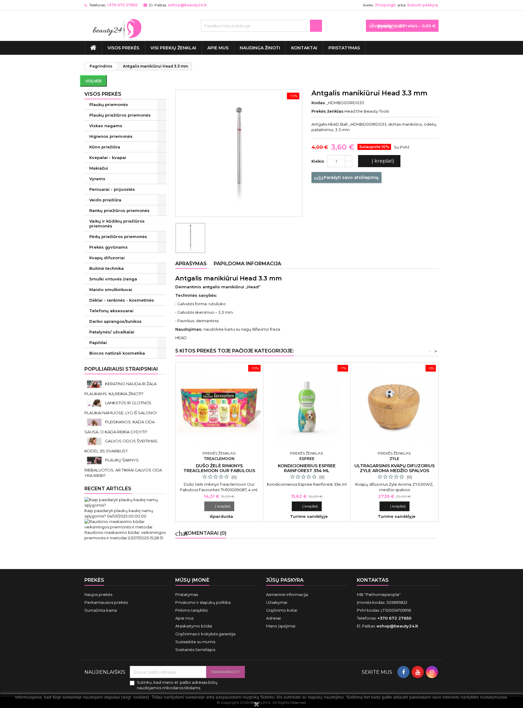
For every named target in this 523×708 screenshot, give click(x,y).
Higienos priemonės (111, 136)
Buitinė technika (106, 268)
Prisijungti (385, 5)
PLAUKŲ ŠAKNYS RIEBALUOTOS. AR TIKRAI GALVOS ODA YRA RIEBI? (123, 468)
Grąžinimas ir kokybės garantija (205, 633)
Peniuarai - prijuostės (112, 189)
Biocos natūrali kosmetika (117, 353)
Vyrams (97, 178)
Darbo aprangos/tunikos (115, 321)
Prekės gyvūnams (108, 247)
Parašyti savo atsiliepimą (346, 177)
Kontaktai (304, 48)
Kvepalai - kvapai (107, 157)
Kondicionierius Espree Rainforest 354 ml (307, 468)
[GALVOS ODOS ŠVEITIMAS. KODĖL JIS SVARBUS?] (94, 440)
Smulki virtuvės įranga (113, 278)
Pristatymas (344, 48)
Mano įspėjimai (280, 626)
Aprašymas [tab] (191, 263)
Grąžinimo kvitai (281, 610)
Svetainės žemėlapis (195, 649)
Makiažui (98, 168)
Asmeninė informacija (287, 594)
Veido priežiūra (105, 199)
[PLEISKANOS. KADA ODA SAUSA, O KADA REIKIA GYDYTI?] (94, 421)
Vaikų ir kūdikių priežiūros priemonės (117, 223)
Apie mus (218, 48)
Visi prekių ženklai (173, 48)
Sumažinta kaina (100, 610)
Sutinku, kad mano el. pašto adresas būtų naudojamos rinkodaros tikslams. (177, 685)
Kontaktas (373, 580)
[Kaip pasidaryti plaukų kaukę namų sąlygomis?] (125, 501)
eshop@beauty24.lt (187, 5)
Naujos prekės (98, 594)
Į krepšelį (378, 161)
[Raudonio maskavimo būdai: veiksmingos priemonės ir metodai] (125, 523)
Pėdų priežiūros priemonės (118, 236)
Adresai (273, 618)
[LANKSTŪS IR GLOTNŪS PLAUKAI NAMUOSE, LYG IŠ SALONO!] (94, 402)
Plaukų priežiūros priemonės (120, 115)
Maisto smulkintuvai (110, 289)
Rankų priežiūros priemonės (119, 210)
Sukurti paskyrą (422, 5)
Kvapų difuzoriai (107, 257)
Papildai (98, 342)
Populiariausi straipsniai (121, 369)
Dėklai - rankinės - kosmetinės (121, 300)
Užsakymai (276, 602)
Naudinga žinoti (260, 48)
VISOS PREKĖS (123, 48)
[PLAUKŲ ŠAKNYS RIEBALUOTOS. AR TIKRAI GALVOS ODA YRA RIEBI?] (94, 460)
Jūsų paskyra (285, 580)
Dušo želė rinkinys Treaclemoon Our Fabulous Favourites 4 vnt (219, 470)
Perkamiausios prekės (106, 602)
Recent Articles (107, 488)
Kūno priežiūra (104, 146)
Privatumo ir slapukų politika (203, 602)
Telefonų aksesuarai (111, 310)
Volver (93, 80)
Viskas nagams (105, 125)
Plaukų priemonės (108, 104)
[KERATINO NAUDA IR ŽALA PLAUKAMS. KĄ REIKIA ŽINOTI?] (94, 383)
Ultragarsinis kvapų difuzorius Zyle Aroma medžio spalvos (394, 468)
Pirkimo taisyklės (191, 610)
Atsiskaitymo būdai (193, 626)
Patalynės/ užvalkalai (111, 331)
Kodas (318, 102)
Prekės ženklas (327, 111)
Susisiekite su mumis (195, 641)
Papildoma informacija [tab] (247, 263)
